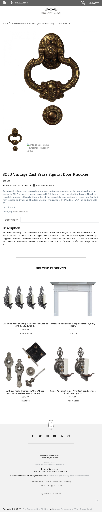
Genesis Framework (62, 509)
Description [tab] (11, 219)
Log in (90, 509)
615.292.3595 (21, 3)
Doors (48, 481)
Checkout (58, 493)
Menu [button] (92, 3)
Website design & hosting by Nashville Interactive (68, 475)
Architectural (38, 481)
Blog (50, 485)
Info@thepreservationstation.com (49, 464)
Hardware (57, 481)
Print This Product (44, 185)
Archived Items (17, 23)
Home (5, 23)
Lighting (67, 481)
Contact (58, 485)
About (44, 485)
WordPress (80, 509)
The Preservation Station (35, 509)
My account (46, 493)
